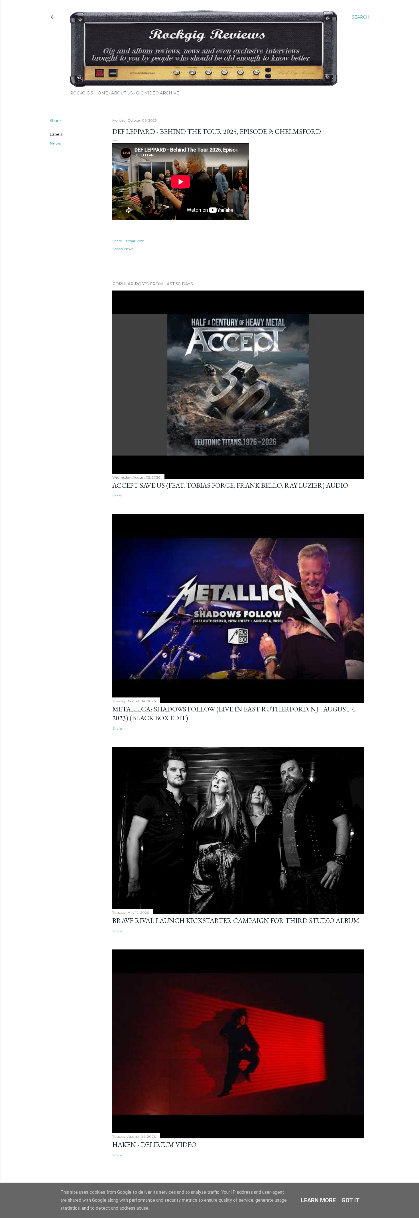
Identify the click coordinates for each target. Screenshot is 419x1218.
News (55, 143)
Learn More (318, 1200)
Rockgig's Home (89, 93)
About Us (122, 93)
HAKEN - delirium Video (154, 1144)
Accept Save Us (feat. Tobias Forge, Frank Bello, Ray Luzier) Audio (230, 485)
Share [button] (55, 120)
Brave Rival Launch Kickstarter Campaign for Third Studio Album (235, 920)
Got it (350, 1200)
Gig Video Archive (157, 93)
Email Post (135, 241)
